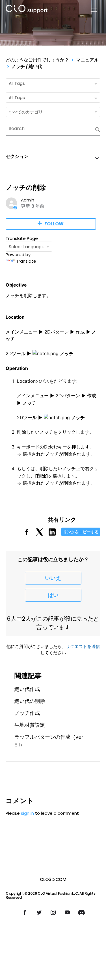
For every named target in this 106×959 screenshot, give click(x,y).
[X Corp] (39, 534)
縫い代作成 (27, 689)
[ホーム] (26, 10)
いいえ (53, 578)
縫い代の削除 (29, 701)
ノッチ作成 (27, 713)
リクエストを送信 (83, 646)
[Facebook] (26, 534)
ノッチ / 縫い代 (26, 66)
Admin (27, 200)
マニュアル (87, 60)
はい (53, 595)
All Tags (17, 83)
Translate (26, 261)
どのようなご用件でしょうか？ (37, 60)
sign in (27, 813)
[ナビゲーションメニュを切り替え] (90, 10)
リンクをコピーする (81, 532)
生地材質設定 (29, 724)
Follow (54, 224)
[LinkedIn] (52, 534)
